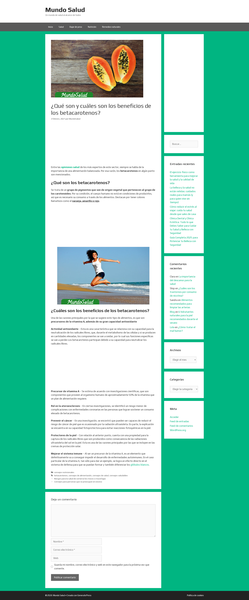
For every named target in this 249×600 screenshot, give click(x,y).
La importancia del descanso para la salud (182, 280)
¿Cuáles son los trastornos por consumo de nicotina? (183, 292)
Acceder (174, 417)
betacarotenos (61, 475)
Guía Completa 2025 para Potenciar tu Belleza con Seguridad (184, 241)
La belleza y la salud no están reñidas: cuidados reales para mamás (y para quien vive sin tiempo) (183, 195)
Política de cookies (195, 595)
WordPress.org (178, 430)
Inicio (50, 27)
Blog (172, 311)
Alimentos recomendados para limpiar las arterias (181, 304)
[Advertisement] (103, 145)
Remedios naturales (111, 27)
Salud (61, 27)
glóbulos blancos (140, 464)
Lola (172, 327)
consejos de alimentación (80, 475)
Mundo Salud (65, 9)
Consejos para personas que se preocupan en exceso (78, 481)
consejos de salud (101, 475)
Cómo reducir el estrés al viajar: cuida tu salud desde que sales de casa (183, 210)
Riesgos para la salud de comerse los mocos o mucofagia (80, 478)
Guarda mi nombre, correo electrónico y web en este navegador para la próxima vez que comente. (101, 566)
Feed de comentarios (181, 425)
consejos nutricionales (64, 472)
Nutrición (92, 27)
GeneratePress (84, 595)
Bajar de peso (75, 27)
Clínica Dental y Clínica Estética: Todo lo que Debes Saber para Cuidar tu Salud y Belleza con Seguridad (183, 226)
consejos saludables (119, 475)
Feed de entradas (179, 421)
